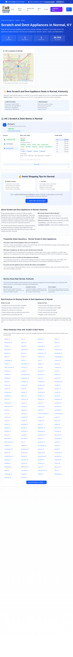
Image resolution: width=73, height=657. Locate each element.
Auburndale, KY (41, 346)
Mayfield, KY (57, 424)
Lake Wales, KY (58, 410)
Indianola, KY (24, 403)
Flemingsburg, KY (59, 381)
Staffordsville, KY (25, 466)
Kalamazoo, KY (58, 406)
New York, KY (24, 438)
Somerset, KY (24, 463)
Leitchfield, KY (24, 417)
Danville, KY (24, 371)
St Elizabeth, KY (8, 466)
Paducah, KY (57, 442)
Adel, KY (23, 339)
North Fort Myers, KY (9, 442)
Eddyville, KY (57, 374)
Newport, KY (40, 438)
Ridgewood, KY (41, 452)
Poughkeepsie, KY (8, 449)
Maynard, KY (7, 427)
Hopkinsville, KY (58, 399)
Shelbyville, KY (58, 459)
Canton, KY (23, 360)
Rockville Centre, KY (9, 456)
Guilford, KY (24, 395)
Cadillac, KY (24, 356)
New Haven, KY (7, 438)
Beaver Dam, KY (58, 349)
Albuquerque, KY (8, 342)
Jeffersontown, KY (8, 406)
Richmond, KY (24, 452)
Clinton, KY (57, 363)
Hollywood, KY (41, 399)
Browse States (20, 9)
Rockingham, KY (58, 452)
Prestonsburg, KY (25, 449)
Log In (63, 9)
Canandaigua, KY (8, 360)
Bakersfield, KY (7, 349)
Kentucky (18, 20)
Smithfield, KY (7, 463)
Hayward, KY (57, 395)
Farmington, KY (24, 381)
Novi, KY (23, 442)
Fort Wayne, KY (41, 385)
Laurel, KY (6, 413)
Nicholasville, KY (58, 438)
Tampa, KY (6, 470)
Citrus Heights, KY (25, 363)
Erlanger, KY (57, 378)
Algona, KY (23, 342)
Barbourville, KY (24, 349)
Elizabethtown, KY (25, 378)
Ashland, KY (24, 346)
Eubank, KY (7, 381)
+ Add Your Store (55, 9)
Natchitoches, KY (42, 434)
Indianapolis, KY (8, 403)
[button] (18, 66)
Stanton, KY (40, 466)
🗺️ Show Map (36, 164)
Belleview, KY (7, 353)
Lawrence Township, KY (43, 413)
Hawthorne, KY (41, 395)
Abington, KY (7, 339)
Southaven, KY (41, 463)
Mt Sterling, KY (58, 431)
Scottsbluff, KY (41, 459)
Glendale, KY (24, 392)
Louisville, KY (24, 420)
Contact (46, 9)
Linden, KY (57, 417)
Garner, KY (23, 388)
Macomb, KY (57, 420)
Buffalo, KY (6, 356)
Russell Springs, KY (42, 456)
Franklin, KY (7, 388)
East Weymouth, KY (25, 374)
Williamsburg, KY (58, 474)
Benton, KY (23, 353)
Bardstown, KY (41, 349)
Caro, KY (40, 360)
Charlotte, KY (7, 363)
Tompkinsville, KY (8, 474)
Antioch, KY (57, 342)
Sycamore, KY (58, 466)
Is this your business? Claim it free (14, 130)
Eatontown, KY (41, 374)
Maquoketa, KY (24, 424)
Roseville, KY (24, 456)
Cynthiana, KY (7, 371)
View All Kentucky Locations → (36, 482)
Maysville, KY (24, 427)
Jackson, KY (40, 403)
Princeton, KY (41, 449)
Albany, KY (57, 339)
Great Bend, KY (7, 395)
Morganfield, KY (41, 431)
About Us (39, 9)
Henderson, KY (24, 399)
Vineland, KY (41, 474)
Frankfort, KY (58, 385)
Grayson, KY (57, 392)
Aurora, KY (57, 346)
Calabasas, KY (41, 356)
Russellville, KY (58, 456)
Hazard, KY (7, 399)
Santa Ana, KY (7, 459)
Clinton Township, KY (9, 367)
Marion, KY (40, 424)
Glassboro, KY (58, 388)
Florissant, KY (24, 385)
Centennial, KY (58, 360)
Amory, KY (40, 342)
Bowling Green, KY (42, 353)
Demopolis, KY (41, 371)
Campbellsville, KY (59, 356)
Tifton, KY (57, 470)
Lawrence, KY (24, 413)
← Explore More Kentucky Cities (36, 200)
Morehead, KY (24, 431)
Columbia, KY (24, 367)
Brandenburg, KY (58, 353)
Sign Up (68, 9)
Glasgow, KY (41, 388)
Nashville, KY (24, 434)
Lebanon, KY (7, 417)
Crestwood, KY (58, 367)
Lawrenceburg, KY (59, 413)
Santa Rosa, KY (24, 459)
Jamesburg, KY (58, 403)
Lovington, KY (41, 420)
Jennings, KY (24, 406)
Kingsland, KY (24, 410)
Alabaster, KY (41, 339)
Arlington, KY (7, 346)
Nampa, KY (7, 434)
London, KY (7, 420)
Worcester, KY (24, 477)
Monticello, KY (7, 431)
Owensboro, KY (41, 442)
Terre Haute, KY (24, 470)
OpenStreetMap (25, 80)
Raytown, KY (7, 452)
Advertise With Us (30, 9)
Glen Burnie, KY (8, 392)
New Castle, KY (58, 434)
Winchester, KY (7, 477)
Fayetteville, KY (41, 381)
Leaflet (19, 80)
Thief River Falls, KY (42, 470)
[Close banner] (71, 2)
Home (12, 9)
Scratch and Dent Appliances (7, 20)
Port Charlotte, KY (42, 445)
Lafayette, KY (41, 410)
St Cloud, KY (57, 463)
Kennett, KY (7, 410)
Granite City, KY (41, 392)
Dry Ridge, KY (7, 374)
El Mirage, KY (7, 378)
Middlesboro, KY (41, 427)
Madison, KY (7, 424)
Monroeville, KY (58, 427)
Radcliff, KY (57, 449)
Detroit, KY (57, 371)
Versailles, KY (24, 474)
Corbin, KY (40, 367)
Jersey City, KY (41, 406)
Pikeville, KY (24, 445)
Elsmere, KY (40, 378)
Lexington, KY (41, 417)
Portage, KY (57, 445)
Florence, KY (7, 385)
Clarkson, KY (41, 363)
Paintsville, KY (7, 445)
